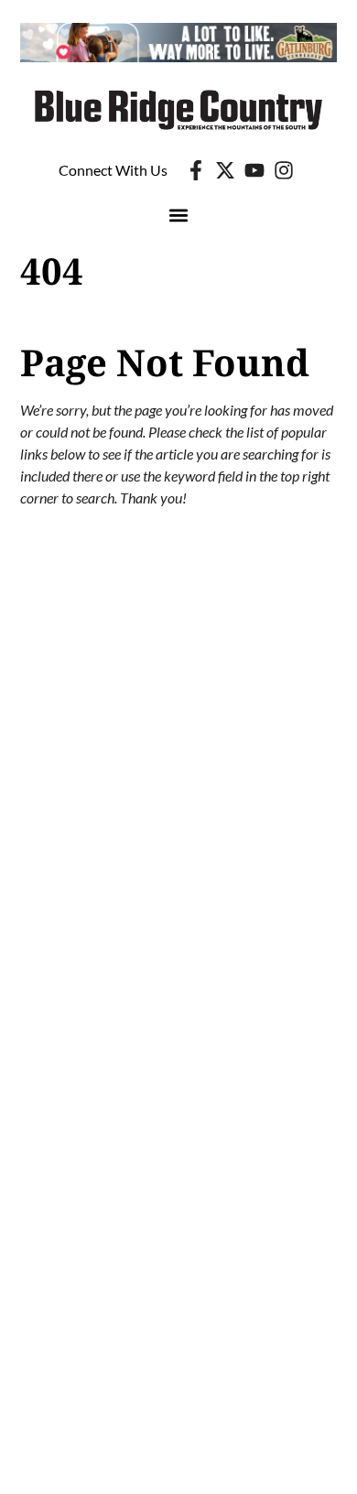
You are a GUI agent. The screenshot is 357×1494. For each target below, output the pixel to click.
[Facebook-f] (196, 170)
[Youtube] (254, 170)
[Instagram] (283, 170)
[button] (179, 215)
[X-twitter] (225, 170)
